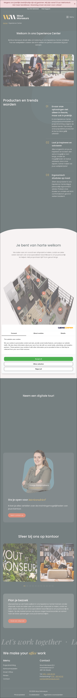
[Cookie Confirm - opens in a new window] (65, 328)
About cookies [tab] (38, 333)
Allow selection (38, 364)
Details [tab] (63, 333)
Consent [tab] (14, 333)
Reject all (38, 369)
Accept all (38, 359)
